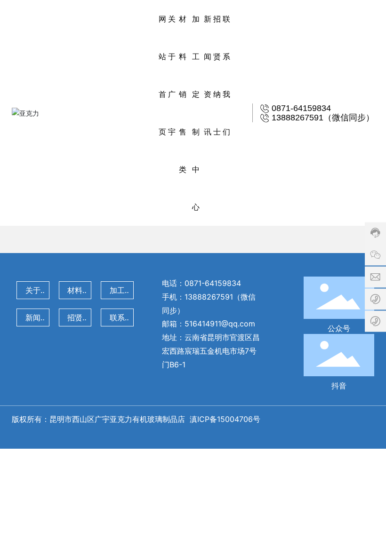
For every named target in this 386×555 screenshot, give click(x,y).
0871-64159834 (213, 283)
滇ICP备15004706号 (226, 419)
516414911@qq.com (220, 323)
